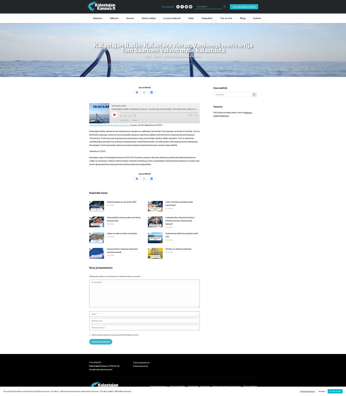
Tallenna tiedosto (97, 125)
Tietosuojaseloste (141, 362)
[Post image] (96, 206)
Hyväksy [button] (322, 391)
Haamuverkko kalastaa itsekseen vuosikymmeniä (122, 250)
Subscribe (124, 120)
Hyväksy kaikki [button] (335, 391)
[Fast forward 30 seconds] (135, 116)
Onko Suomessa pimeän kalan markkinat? (179, 203)
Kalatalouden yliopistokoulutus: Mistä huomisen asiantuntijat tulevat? (180, 220)
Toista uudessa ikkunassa (118, 125)
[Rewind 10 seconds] (125, 116)
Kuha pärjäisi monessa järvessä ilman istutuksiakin (124, 219)
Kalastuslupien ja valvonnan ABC (122, 201)
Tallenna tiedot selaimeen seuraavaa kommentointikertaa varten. (115, 335)
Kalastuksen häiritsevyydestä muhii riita (181, 235)
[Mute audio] (121, 116)
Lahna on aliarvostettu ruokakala (122, 233)
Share (134, 120)
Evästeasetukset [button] (307, 391)
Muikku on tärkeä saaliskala (178, 249)
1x (130, 116)
